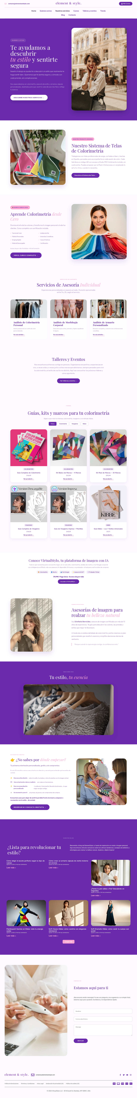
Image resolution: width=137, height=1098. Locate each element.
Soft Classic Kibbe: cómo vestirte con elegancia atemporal (67, 930)
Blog (63, 15)
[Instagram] (130, 1075)
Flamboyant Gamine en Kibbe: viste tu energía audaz (25, 930)
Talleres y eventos (90, 11)
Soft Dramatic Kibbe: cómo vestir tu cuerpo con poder (110, 930)
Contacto (72, 15)
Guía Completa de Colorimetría (28, 473)
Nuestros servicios (62, 11)
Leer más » (11, 868)
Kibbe (84, 424)
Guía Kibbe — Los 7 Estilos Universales (108, 529)
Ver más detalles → (19, 334)
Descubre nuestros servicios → (29, 98)
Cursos (76, 11)
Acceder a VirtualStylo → (68, 581)
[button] (68, 942)
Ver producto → (28, 479)
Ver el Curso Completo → (26, 255)
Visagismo (75, 424)
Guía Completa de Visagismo (29, 529)
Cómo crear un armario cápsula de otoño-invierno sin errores (68, 862)
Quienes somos (46, 11)
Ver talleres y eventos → (68, 381)
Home (33, 11)
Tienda (103, 11)
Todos (53, 424)
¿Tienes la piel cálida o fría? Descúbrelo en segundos (107, 890)
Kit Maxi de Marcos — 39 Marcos (108, 473)
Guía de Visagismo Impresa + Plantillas (68, 529)
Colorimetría (63, 424)
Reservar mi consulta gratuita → (30, 807)
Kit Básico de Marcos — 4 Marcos (68, 473)
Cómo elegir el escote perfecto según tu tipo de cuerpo (26, 862)
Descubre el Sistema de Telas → (85, 175)
